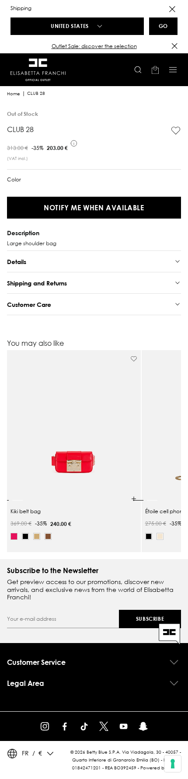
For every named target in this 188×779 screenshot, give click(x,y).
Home (13, 93)
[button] (94, 46)
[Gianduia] (48, 536)
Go (163, 25)
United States (70, 25)
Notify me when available (94, 207)
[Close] (172, 9)
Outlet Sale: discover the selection (94, 46)
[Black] (25, 536)
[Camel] (36, 536)
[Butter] (160, 536)
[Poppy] (13, 536)
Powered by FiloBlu (160, 768)
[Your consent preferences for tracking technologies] (172, 763)
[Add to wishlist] (176, 130)
